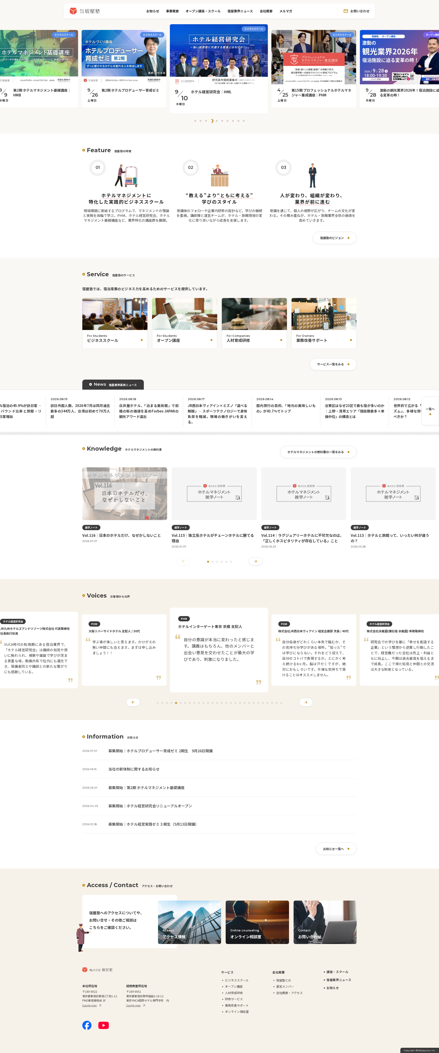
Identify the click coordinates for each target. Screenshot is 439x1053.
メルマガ (285, 11)
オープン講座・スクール (203, 11)
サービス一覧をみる (330, 364)
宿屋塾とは (283, 986)
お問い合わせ (359, 11)
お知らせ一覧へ (333, 854)
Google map (89, 1011)
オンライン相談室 (237, 1017)
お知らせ (152, 11)
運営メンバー (285, 992)
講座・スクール (337, 977)
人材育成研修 (234, 998)
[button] (195, 121)
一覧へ (430, 409)
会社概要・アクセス (289, 998)
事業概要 (172, 11)
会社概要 (266, 11)
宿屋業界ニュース (240, 11)
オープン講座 (234, 992)
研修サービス (234, 1004)
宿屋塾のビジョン (332, 238)
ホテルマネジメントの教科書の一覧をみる (315, 452)
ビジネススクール (237, 986)
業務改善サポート (237, 1011)
